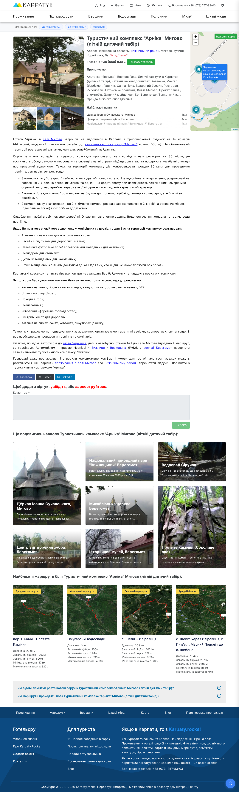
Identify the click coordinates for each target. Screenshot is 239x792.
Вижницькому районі (120, 363)
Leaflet (235, 129)
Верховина (118, 347)
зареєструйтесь (90, 386)
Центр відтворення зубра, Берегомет (111, 119)
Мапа (137, 5)
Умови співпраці (25, 739)
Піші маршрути (61, 16)
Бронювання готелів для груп (89, 761)
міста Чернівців (74, 343)
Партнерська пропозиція (204, 712)
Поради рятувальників (84, 754)
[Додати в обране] (77, 41)
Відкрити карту (225, 36)
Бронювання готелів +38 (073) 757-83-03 (152, 769)
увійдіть (58, 386)
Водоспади (127, 16)
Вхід (102, 5)
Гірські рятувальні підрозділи (89, 746)
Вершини (95, 16)
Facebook (25, 377)
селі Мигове (52, 139)
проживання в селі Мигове (75, 363)
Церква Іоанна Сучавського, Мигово (111, 114)
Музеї (186, 16)
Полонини (159, 16)
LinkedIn (66, 377)
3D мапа (156, 5)
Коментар (21, 392)
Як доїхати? (119, 55)
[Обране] (222, 6)
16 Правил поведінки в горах (88, 739)
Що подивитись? (51, 26)
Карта (145, 712)
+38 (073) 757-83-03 (194, 5)
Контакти (20, 761)
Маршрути (99, 26)
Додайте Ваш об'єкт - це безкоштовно (189, 763)
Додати (119, 5)
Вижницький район (145, 51)
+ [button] (195, 36)
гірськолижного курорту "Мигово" (111, 144)
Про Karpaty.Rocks (26, 746)
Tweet (46, 377)
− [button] (195, 42)
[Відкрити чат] (230, 783)
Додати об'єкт (23, 754)
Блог (167, 712)
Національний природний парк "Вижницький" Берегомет (124, 123)
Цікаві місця (216, 16)
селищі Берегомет (158, 347)
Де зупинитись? (77, 26)
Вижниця (98, 347)
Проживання (23, 16)
